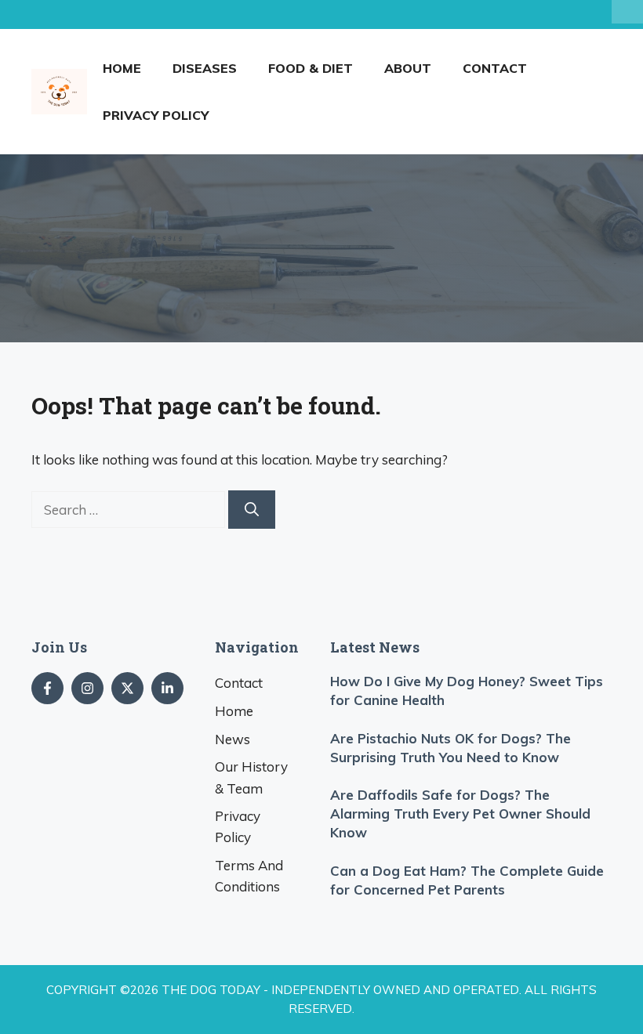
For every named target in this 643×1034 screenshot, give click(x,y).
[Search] (251, 509)
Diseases (205, 68)
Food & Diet (310, 68)
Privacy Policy (156, 115)
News (232, 739)
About (407, 68)
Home (122, 68)
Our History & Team (251, 777)
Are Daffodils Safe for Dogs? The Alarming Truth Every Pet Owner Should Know (460, 813)
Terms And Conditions (249, 876)
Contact (495, 68)
